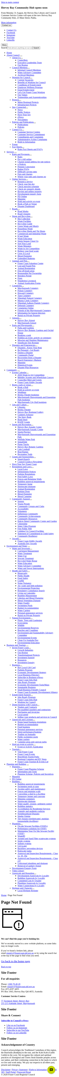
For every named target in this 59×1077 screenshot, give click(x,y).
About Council (13, 55)
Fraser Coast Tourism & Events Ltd (33, 762)
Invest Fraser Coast (20, 647)
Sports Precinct (24, 432)
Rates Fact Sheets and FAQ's (30, 149)
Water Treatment (25, 553)
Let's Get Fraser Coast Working (31, 92)
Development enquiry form (29, 194)
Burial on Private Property (29, 315)
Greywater (22, 846)
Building (16, 781)
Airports (15, 318)
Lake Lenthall (24, 449)
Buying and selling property (30, 191)
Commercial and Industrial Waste (32, 233)
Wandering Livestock (27, 281)
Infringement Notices (27, 471)
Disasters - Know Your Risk (30, 348)
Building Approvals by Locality (31, 878)
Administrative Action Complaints (32, 139)
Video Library (18, 871)
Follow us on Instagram (17, 1028)
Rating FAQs (23, 169)
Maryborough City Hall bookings (32, 402)
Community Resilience (27, 536)
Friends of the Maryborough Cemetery (34, 310)
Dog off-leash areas (26, 271)
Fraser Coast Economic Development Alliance (38, 692)
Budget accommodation (28, 724)
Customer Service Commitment (31, 134)
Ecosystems (23, 623)
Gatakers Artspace (25, 414)
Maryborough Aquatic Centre (30, 429)
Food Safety (23, 578)
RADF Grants (24, 422)
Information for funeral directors (31, 313)
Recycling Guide (25, 224)
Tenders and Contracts (27, 707)
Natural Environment (21, 618)
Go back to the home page (15, 961)
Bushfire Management (27, 595)
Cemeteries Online (26, 308)
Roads (15, 209)
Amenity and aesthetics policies (31, 811)
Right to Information (26, 142)
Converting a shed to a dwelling (31, 794)
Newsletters (23, 119)
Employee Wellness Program (30, 87)
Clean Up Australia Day (28, 640)
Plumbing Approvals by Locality (32, 883)
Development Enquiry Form (24, 868)
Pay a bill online (25, 159)
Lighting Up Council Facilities (31, 531)
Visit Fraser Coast (25, 752)
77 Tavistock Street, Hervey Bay (15, 1001)
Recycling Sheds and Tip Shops (31, 231)
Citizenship (22, 524)
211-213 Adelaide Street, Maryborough (18, 1003)
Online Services (19, 179)
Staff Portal (11, 1072)
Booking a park (24, 335)
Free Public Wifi (25, 528)
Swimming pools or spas (28, 786)
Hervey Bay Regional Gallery (30, 412)
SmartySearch (24, 459)
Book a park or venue (21, 385)
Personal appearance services (30, 613)
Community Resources (27, 519)
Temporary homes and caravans (31, 796)
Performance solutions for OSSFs (32, 828)
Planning (16, 766)
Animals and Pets (19, 261)
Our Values (22, 95)
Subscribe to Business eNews (30, 677)
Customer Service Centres (29, 132)
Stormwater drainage (27, 486)
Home (3, 895)
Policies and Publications (23, 122)
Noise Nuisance (24, 583)
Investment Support (26, 657)
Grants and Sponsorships (23, 457)
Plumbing (16, 823)
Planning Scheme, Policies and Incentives (36, 774)
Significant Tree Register (28, 343)
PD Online (22, 196)
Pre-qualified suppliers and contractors (34, 709)
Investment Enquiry (26, 662)
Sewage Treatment (26, 558)
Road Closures (24, 214)
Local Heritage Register (28, 890)
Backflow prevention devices (30, 848)
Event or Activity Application (30, 747)
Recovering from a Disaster (29, 357)
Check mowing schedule (28, 186)
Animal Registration (26, 268)
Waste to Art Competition (29, 248)
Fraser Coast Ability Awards (30, 382)
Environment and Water (17, 546)
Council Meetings (19, 67)
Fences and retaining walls (29, 791)
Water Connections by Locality (31, 885)
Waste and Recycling (21, 216)
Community (12, 370)
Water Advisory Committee (29, 72)
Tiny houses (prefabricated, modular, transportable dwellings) (33, 820)
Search (4, 48)
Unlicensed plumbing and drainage (33, 863)
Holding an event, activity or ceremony (34, 338)
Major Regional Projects (28, 102)
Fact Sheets (17, 147)
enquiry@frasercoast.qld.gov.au (20, 953)
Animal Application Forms (29, 283)
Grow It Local (24, 253)
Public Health (23, 576)
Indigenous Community (28, 514)
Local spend (23, 714)
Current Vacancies (25, 80)
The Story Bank (24, 417)
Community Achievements (29, 516)
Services (10, 152)
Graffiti (21, 581)
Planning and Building (16, 764)
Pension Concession (26, 167)
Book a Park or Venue (27, 204)
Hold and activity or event (29, 201)
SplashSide (22, 442)
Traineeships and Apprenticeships (32, 97)
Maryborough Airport (27, 323)
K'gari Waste (23, 236)
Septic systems (24, 841)
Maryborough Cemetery (28, 288)
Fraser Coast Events (26, 754)
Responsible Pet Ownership (30, 273)
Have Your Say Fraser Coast (24, 464)
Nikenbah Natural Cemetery (30, 298)
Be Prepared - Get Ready (28, 350)
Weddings (22, 392)
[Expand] (22, 58)
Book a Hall (23, 387)
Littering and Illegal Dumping (30, 598)
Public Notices (24, 112)
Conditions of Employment (29, 85)
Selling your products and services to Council (37, 717)
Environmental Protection (29, 588)
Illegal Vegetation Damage (29, 600)
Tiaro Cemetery (24, 295)
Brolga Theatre (24, 409)
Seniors (21, 501)
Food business (24, 727)
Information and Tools (27, 771)
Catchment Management (28, 551)
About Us (16, 57)
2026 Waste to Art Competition (31, 375)
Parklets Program (25, 670)
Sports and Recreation (21, 424)
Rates (20, 157)
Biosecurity (22, 573)
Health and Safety (20, 571)
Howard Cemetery (26, 293)
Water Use (22, 556)
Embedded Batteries (26, 258)
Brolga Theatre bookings (28, 395)
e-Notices (22, 164)
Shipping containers (26, 799)
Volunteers (22, 511)
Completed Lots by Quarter (29, 881)
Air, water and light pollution (30, 585)
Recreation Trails (25, 454)
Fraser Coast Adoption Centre (30, 263)
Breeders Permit (24, 276)
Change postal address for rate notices (34, 162)
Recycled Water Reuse (27, 561)
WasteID (21, 836)
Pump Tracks (23, 444)
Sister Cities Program (27, 526)
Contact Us (17, 129)
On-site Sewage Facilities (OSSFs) (33, 826)
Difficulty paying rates (27, 172)
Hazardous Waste (25, 229)
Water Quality (24, 603)
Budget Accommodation (28, 608)
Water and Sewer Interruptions (31, 568)
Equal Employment (26, 90)
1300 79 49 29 (14, 984)
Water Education (25, 563)
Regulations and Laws (21, 467)
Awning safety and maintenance (31, 789)
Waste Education (25, 238)
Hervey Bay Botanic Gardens (30, 447)
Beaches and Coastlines (28, 630)
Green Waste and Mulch (28, 226)
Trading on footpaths (27, 734)
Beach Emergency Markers (29, 360)
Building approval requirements (31, 481)
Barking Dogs (24, 491)
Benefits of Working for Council (32, 82)
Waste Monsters (24, 246)
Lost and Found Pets (26, 266)
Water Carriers (24, 610)
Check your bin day (26, 184)
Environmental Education (29, 643)
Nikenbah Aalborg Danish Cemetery (33, 303)
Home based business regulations (32, 722)
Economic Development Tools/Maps (33, 685)
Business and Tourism (16, 645)
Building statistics (25, 806)
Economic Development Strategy (32, 672)
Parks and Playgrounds (22, 325)
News (20, 110)
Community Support (21, 499)
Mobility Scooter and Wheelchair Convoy (36, 377)
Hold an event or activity (22, 744)
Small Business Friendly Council (32, 690)
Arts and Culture (19, 405)
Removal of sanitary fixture (29, 866)
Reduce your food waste (28, 251)
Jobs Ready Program (27, 682)
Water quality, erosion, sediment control (35, 804)
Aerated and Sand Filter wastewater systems (37, 838)
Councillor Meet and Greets (30, 380)
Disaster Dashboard (26, 206)
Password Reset (24, 1072)
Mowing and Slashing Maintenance (33, 340)
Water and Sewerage (21, 548)
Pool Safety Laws (25, 476)
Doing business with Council (24, 704)
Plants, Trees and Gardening (30, 620)
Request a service (25, 181)
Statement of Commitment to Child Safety (36, 533)
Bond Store (22, 419)
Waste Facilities (24, 221)
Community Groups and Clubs (31, 506)
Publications (23, 124)
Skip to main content (10, 2)
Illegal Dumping (25, 256)
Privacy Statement (20, 1069)
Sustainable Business (27, 687)
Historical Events (25, 365)
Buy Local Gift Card (27, 667)
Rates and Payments (21, 154)
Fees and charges (25, 174)
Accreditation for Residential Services (34, 809)
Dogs (20, 278)
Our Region (23, 65)
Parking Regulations (26, 474)
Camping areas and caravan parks (32, 742)
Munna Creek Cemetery (28, 300)
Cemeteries (17, 286)
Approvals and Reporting (23, 873)
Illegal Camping (24, 496)
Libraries (21, 407)
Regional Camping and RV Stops (32, 759)
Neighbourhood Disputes (28, 814)
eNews (21, 117)
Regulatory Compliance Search (31, 590)
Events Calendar (19, 372)
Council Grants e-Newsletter (30, 462)
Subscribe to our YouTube (18, 1030)
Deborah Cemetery (26, 305)
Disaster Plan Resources (28, 367)
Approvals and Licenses (22, 719)
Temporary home (25, 484)
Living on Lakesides (26, 593)
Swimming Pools (25, 605)
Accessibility (23, 509)
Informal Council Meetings (29, 70)
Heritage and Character (22, 888)
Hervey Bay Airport (26, 320)
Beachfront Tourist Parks (28, 757)
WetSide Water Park (26, 439)
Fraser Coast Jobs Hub (27, 680)
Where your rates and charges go (32, 176)
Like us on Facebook (16, 1025)
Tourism (15, 749)
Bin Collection (24, 219)
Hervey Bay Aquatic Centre (30, 427)
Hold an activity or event (28, 390)
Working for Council (21, 77)
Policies (21, 127)
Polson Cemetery (25, 290)
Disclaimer (5, 1069)
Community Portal (25, 355)
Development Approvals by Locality (33, 876)
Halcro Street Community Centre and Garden (37, 521)
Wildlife (21, 625)
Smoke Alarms (24, 816)
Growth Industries (25, 650)
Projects (15, 100)
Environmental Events (27, 638)
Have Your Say (24, 114)
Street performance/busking (29, 732)
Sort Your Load (24, 243)
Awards (15, 538)
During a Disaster (25, 352)
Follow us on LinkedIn (16, 1033)
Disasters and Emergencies (23, 345)
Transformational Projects (29, 655)
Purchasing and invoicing (29, 712)
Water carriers (24, 739)
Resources (22, 660)
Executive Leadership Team (30, 62)
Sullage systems (24, 843)
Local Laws (23, 469)
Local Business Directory (29, 675)
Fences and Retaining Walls (30, 479)
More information (8, 22)
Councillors (23, 60)
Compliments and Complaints (30, 137)
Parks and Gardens (26, 328)
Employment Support (21, 695)
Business (16, 665)
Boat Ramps (23, 452)
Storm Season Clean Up (28, 241)
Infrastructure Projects (27, 105)
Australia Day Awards (27, 543)
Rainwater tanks (25, 851)
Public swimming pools (28, 737)
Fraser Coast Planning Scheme (31, 769)
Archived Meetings (26, 75)
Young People (24, 504)
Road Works (23, 211)
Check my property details (29, 189)
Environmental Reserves (28, 628)
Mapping (21, 199)
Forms (15, 144)
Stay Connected (19, 107)
